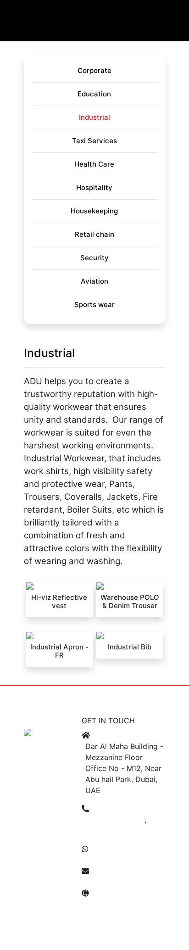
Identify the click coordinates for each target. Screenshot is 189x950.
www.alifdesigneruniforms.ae (135, 904)
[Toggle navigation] (17, 29)
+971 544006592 (115, 860)
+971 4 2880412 (115, 819)
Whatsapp (148, 691)
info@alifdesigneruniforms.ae (135, 882)
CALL (53, 694)
